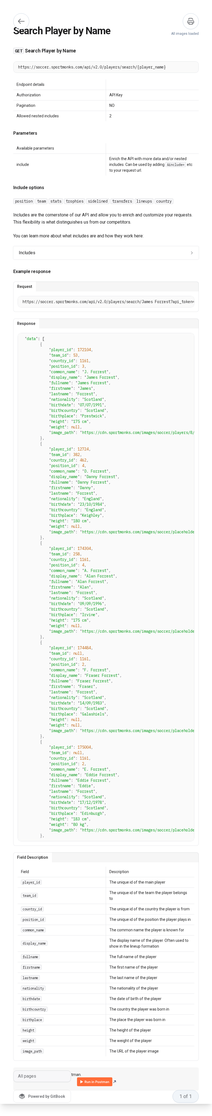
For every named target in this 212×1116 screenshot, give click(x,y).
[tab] (24, 286)
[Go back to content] (21, 21)
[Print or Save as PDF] (191, 21)
